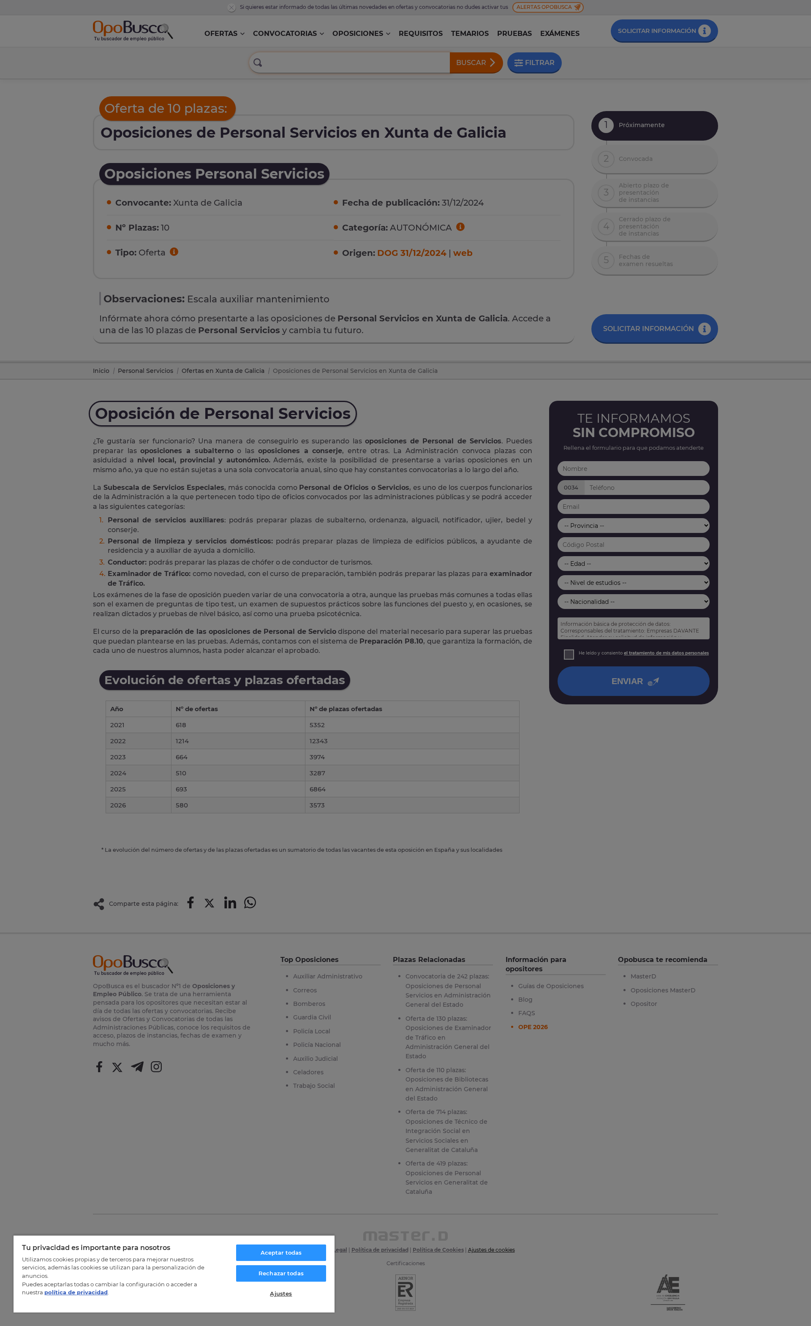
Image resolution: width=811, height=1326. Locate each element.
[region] (174, 1273)
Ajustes (281, 1293)
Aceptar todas (281, 1252)
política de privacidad (76, 1292)
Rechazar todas (281, 1273)
